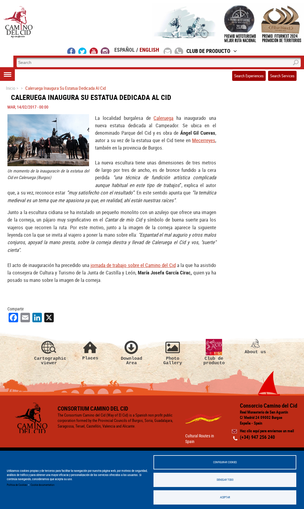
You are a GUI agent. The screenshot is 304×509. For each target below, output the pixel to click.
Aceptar (225, 497)
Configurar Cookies (225, 462)
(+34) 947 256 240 (257, 437)
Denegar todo (225, 479)
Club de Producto (208, 50)
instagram (105, 50)
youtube (93, 50)
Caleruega (163, 117)
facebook (71, 50)
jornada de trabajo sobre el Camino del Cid (133, 265)
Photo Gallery (172, 361)
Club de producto (214, 361)
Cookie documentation (42, 484)
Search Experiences (249, 75)
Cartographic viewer (49, 361)
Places (90, 358)
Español (124, 49)
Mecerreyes (203, 140)
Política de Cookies (17, 484)
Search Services (282, 75)
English (149, 49)
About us (255, 351)
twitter (82, 50)
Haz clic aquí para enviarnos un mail (267, 430)
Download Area (131, 361)
